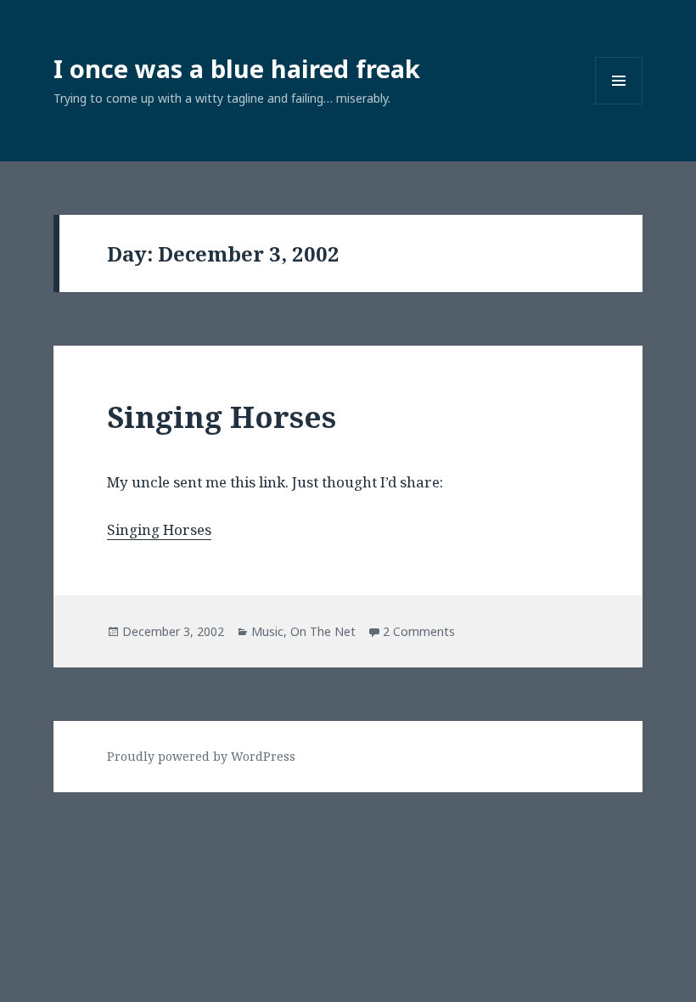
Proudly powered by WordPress (201, 756)
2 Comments (419, 631)
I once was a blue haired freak (236, 68)
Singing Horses (221, 416)
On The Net (323, 631)
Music (267, 631)
